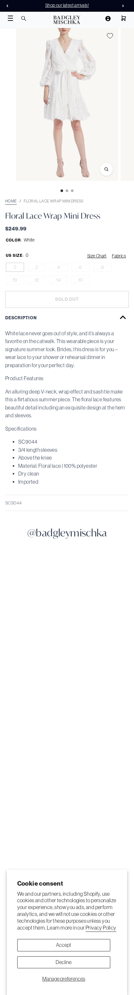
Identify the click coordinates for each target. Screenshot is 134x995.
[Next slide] (124, 5)
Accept (63, 945)
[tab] (61, 190)
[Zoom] (106, 169)
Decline (64, 962)
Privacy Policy (101, 928)
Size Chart (97, 255)
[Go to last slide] (9, 5)
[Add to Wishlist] (110, 36)
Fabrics (119, 255)
